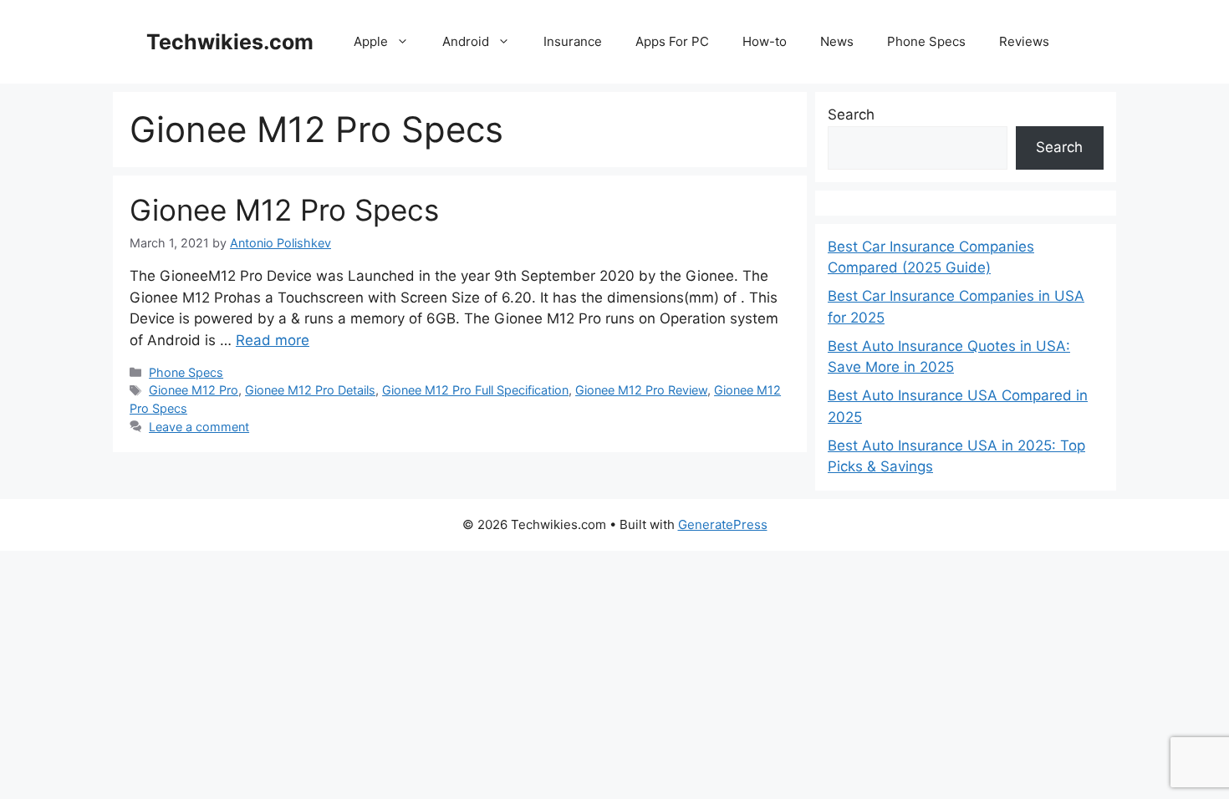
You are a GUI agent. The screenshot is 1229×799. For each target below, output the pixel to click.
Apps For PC (672, 41)
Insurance (572, 41)
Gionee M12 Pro (193, 390)
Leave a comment (199, 427)
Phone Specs (926, 41)
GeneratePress (722, 524)
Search (851, 114)
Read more (272, 340)
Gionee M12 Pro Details (310, 390)
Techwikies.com (230, 41)
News (837, 41)
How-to (764, 41)
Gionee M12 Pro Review (641, 390)
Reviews (1024, 41)
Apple (371, 41)
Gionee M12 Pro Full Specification (475, 390)
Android (465, 41)
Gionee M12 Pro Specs (284, 209)
